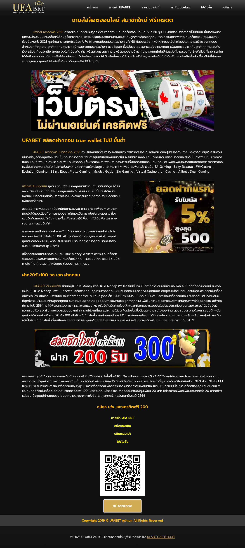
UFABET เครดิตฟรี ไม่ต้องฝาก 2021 (56, 152)
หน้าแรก (92, 7)
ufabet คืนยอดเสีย (34, 186)
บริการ (227, 7)
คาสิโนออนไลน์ (180, 7)
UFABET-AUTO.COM (161, 537)
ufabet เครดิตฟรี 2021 (48, 32)
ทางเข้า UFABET (119, 7)
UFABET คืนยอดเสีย (47, 286)
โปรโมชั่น (206, 7)
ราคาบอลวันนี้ (151, 7)
